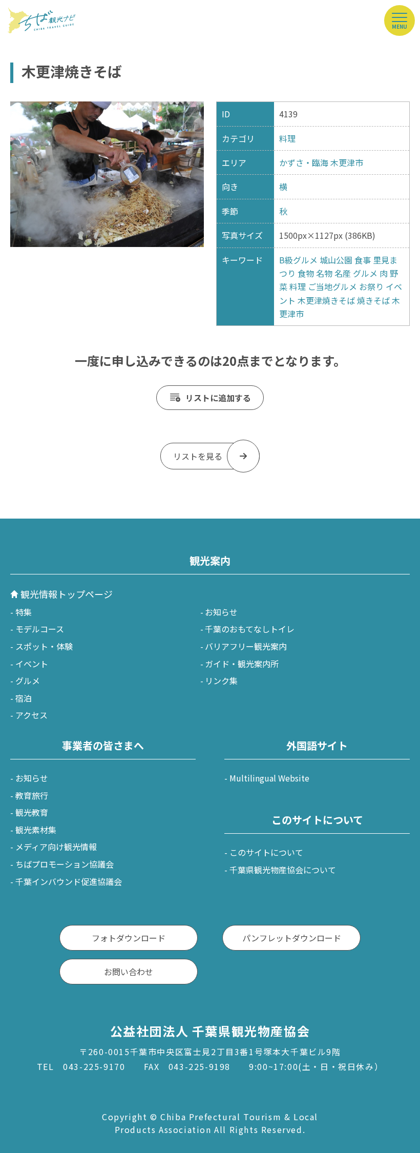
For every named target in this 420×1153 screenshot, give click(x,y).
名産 (342, 273)
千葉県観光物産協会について (282, 869)
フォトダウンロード (128, 938)
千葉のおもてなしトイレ (250, 629)
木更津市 (346, 162)
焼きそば (373, 300)
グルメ (365, 273)
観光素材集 (35, 829)
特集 (23, 612)
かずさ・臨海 (303, 162)
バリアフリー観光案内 (246, 646)
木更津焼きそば (326, 300)
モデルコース (39, 629)
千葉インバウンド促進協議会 (68, 881)
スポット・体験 (44, 646)
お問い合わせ (128, 971)
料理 (287, 138)
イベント (31, 663)
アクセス (31, 715)
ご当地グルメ (332, 286)
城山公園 (336, 260)
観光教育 (31, 812)
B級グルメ (298, 260)
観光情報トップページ (66, 594)
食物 (306, 273)
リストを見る (197, 456)
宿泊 (23, 698)
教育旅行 (31, 795)
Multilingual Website (269, 778)
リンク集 (221, 680)
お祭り (371, 286)
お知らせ (221, 612)
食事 (362, 260)
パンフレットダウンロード (291, 938)
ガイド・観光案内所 (242, 663)
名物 (324, 273)
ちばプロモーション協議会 (64, 864)
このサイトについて (266, 852)
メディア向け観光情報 (56, 846)
